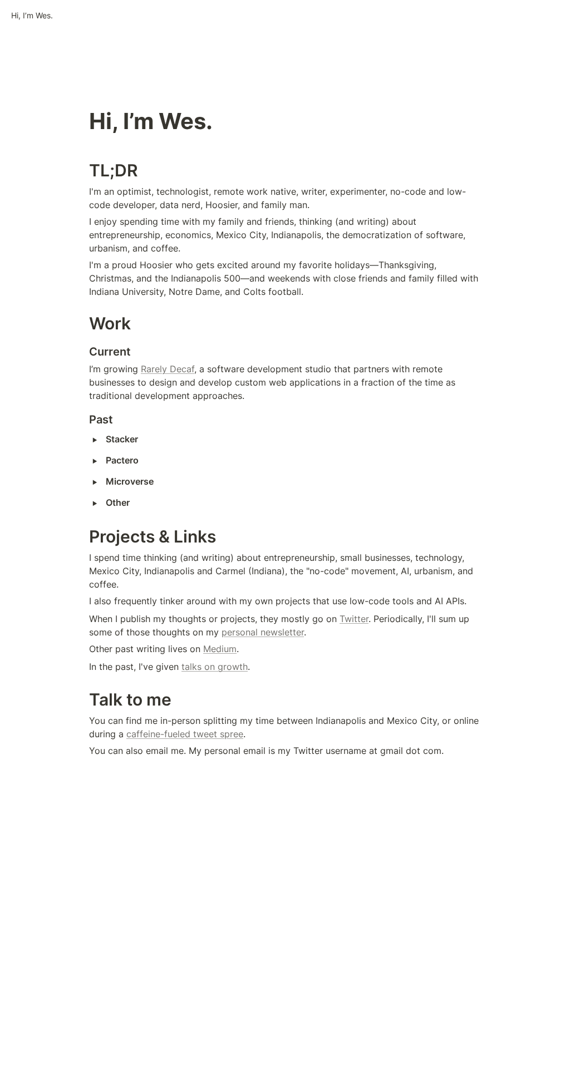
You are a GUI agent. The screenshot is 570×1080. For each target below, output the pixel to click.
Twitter (354, 618)
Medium (220, 648)
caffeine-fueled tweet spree (184, 733)
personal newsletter (263, 632)
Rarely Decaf (167, 368)
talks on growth (214, 666)
